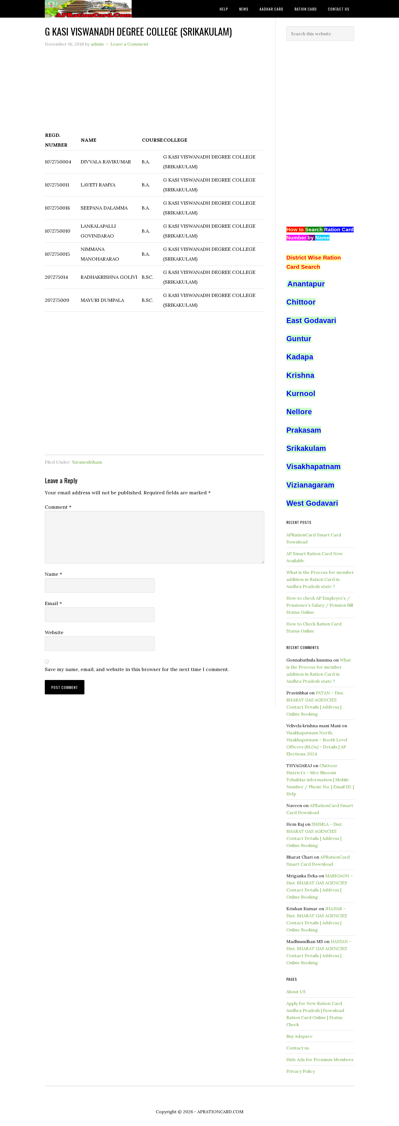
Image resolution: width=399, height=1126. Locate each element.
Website (54, 632)
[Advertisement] (154, 92)
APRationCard (88, 9)
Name (53, 574)
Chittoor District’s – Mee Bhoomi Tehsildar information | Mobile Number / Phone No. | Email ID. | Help (320, 779)
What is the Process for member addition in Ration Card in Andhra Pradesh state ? (320, 579)
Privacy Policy (300, 1071)
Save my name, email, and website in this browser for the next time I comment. (137, 669)
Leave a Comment (129, 44)
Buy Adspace (299, 1036)
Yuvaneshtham (87, 462)
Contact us (297, 1048)
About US (296, 991)
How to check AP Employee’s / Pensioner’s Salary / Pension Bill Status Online (319, 605)
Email (53, 603)
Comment (58, 507)
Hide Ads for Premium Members (319, 1059)
